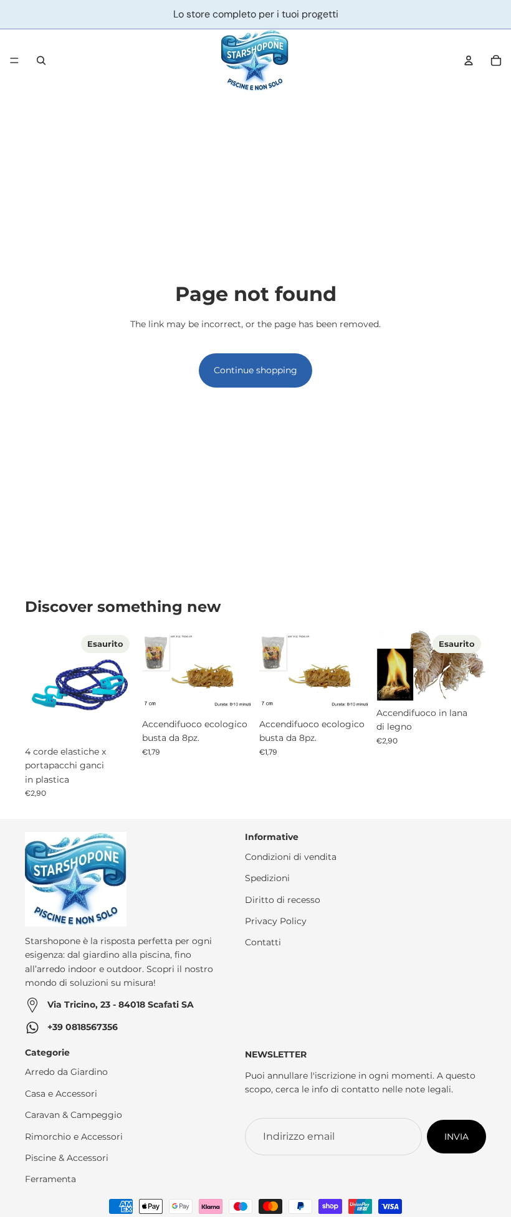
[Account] (468, 60)
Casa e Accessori (61, 1093)
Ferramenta (50, 1179)
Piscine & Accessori (66, 1157)
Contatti (263, 942)
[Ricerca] (41, 60)
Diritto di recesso (282, 899)
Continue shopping (255, 370)
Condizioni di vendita (291, 856)
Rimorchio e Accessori (74, 1136)
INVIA (456, 1136)
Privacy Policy (276, 921)
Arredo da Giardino (66, 1071)
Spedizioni (267, 878)
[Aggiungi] (232, 693)
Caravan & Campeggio (73, 1114)
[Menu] (14, 60)
